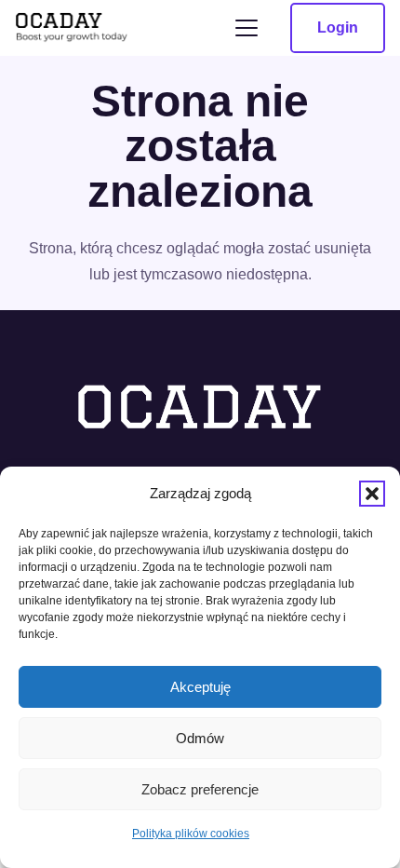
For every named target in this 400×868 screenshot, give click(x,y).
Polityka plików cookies (190, 833)
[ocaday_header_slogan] (72, 28)
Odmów (200, 738)
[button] (372, 493)
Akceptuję (200, 687)
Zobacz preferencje (200, 789)
